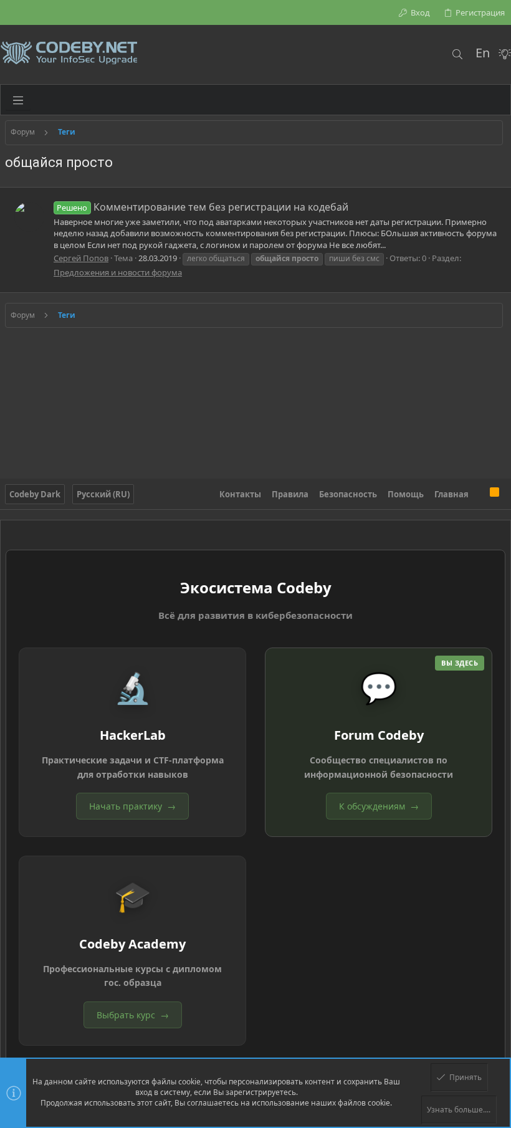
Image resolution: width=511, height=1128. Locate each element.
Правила (290, 494)
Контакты (240, 494)
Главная (451, 494)
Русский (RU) (103, 494)
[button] (18, 99)
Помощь (406, 494)
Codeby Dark (34, 494)
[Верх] (479, 494)
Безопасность (348, 494)
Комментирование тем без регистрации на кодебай (202, 207)
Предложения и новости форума (118, 272)
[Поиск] (457, 54)
